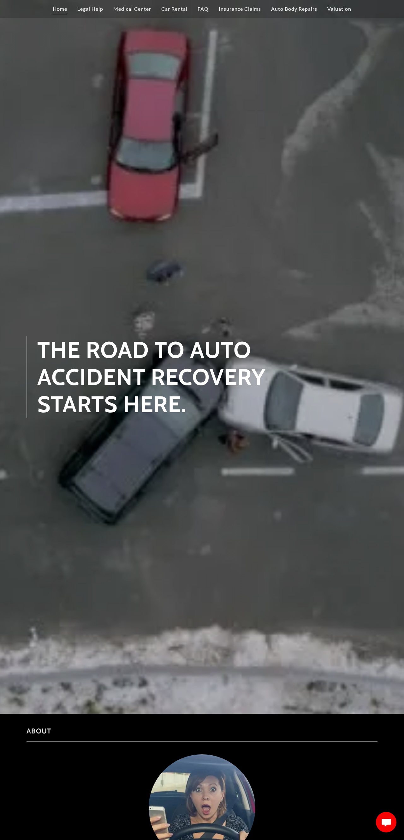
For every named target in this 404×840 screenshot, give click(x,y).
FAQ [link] (203, 9)
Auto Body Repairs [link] (294, 9)
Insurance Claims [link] (240, 9)
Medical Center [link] (132, 9)
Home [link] (60, 9)
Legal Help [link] (90, 9)
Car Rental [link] (174, 9)
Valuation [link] (339, 9)
